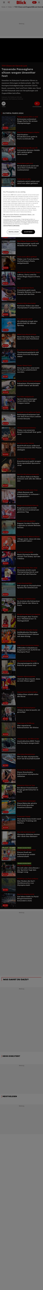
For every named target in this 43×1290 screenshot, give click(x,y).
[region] (21, 212)
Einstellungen (14, 231)
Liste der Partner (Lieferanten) (11, 225)
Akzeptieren (28, 231)
